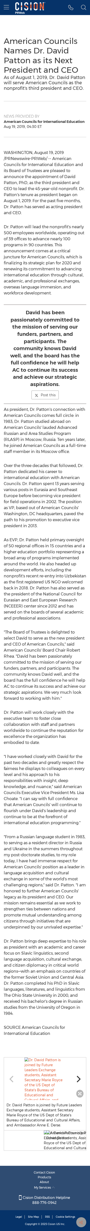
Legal (19, 1216)
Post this (48, 395)
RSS (47, 1216)
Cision (52, 1224)
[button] (45, 1078)
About (44, 1182)
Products (44, 1177)
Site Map (33, 1216)
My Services (43, 1187)
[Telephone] (70, 7)
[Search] (83, 7)
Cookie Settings (65, 1216)
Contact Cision (44, 1172)
